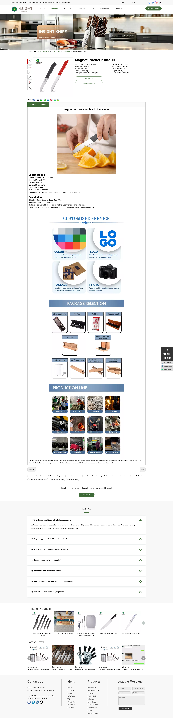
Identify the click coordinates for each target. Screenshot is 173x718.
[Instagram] (156, 2)
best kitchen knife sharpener (54, 476)
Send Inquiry (126, 708)
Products (70, 690)
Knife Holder (92, 702)
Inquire (87, 78)
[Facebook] (149, 2)
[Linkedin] (153, 2)
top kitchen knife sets (73, 476)
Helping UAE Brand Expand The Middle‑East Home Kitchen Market (86, 669)
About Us (70, 693)
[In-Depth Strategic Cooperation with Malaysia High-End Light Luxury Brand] (39, 665)
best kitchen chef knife (91, 476)
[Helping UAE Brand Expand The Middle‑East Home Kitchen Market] (86, 665)
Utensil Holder (93, 713)
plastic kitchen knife (107, 476)
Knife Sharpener (93, 705)
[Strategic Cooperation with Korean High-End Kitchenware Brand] (63, 665)
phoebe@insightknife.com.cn (168, 366)
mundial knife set (122, 476)
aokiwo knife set (137, 476)
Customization (153, 8)
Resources (71, 705)
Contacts (70, 708)
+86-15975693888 (168, 363)
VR (68, 699)
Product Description (38, 105)
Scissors (91, 699)
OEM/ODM (71, 696)
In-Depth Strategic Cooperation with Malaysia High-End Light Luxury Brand (39, 669)
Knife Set (91, 693)
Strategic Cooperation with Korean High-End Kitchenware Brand (63, 669)
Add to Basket (88, 84)
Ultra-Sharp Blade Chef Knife (109, 633)
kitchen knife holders (57, 479)
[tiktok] (160, 2)
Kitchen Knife (92, 696)
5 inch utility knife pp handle (131, 633)
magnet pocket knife (35, 476)
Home (69, 687)
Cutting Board (92, 708)
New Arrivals (92, 687)
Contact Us (87, 495)
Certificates (71, 702)
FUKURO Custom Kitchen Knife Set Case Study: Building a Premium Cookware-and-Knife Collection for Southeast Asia (110, 669)
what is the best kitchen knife (38, 479)
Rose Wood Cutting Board (64, 633)
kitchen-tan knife (72, 479)
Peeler (90, 710)
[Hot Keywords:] (122, 2)
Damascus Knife (93, 690)
